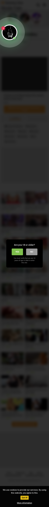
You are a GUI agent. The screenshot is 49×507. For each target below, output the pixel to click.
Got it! (24, 497)
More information (24, 503)
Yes (17, 252)
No (31, 252)
